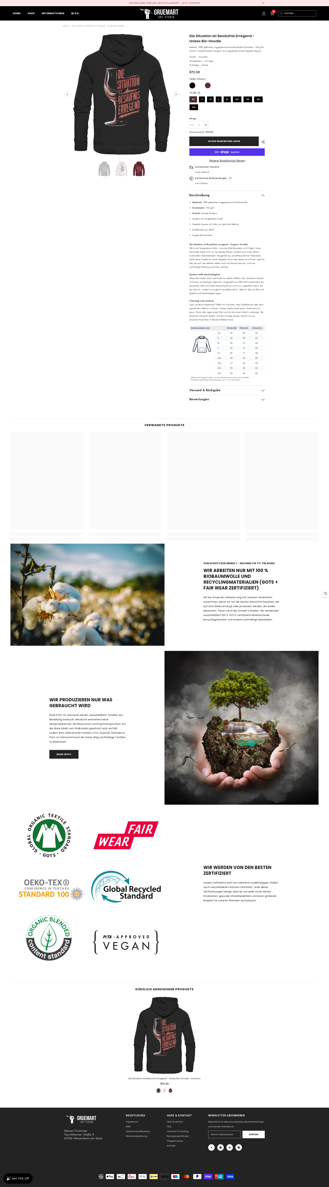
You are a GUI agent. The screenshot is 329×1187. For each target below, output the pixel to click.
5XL (194, 106)
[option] (121, 94)
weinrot (170, 1090)
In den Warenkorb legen (224, 141)
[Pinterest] (229, 1147)
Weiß (200, 85)
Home (65, 25)
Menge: (193, 118)
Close (263, 3)
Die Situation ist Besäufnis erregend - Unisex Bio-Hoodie (164, 1078)
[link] (47, 534)
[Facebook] (211, 1147)
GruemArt (203, 57)
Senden (253, 1134)
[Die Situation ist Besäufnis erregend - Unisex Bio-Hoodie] (164, 1035)
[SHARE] (262, 142)
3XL (248, 98)
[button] (67, 94)
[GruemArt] (241, 728)
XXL (237, 98)
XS (193, 98)
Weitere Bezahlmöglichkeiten (227, 161)
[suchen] (281, 13)
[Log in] (264, 13)
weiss (164, 1090)
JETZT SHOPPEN (191, 3)
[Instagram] (220, 1147)
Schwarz (192, 85)
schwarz (158, 1090)
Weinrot (208, 85)
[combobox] (300, 13)
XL (227, 98)
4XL (258, 98)
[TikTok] (238, 1147)
